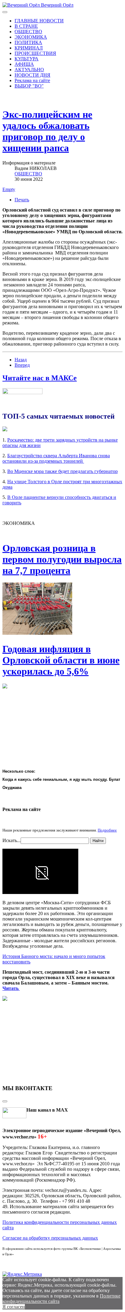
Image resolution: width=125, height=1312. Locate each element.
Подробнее (107, 830)
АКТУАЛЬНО (29, 69)
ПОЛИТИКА (28, 42)
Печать (22, 199)
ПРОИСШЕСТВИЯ (35, 53)
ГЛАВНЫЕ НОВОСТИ (39, 20)
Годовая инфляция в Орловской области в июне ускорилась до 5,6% (61, 660)
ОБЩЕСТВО (28, 31)
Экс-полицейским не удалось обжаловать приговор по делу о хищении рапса (47, 131)
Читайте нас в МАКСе (39, 378)
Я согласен (13, 1306)
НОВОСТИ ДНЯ (32, 75)
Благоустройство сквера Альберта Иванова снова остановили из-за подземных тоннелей (56, 458)
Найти (98, 840)
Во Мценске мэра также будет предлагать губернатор (62, 471)
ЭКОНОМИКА (31, 37)
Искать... (11, 840)
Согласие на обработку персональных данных (50, 1237)
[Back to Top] (4, 1101)
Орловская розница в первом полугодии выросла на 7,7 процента (62, 559)
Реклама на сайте (32, 80)
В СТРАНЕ (26, 26)
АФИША (24, 64)
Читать (11, 988)
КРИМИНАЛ (29, 47)
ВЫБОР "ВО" (29, 85)
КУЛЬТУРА (27, 58)
